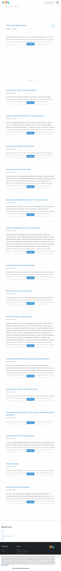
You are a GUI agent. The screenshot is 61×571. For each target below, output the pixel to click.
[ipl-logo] (7, 3)
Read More (30, 102)
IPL (2, 6)
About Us (3, 549)
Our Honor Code (21, 554)
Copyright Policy (20, 549)
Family (2, 530)
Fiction (2, 539)
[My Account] (58, 2)
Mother (2, 537)
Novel (2, 534)
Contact (3, 551)
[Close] (58, 557)
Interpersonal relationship (6, 536)
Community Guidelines (22, 551)
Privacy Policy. (5, 565)
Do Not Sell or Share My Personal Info (20, 568)
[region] (30, 563)
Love (2, 532)
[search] (53, 2)
